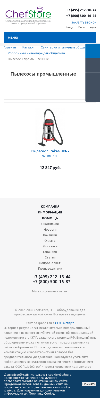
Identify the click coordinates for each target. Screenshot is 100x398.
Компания (50, 206)
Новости (50, 229)
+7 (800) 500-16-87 (81, 15)
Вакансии (50, 235)
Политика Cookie (41, 393)
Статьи (50, 257)
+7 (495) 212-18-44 (81, 10)
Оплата (50, 240)
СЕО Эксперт (64, 323)
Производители (50, 268)
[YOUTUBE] (50, 299)
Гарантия (50, 251)
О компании (50, 224)
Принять (89, 384)
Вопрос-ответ (50, 263)
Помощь (50, 218)
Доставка (50, 246)
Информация (50, 212)
